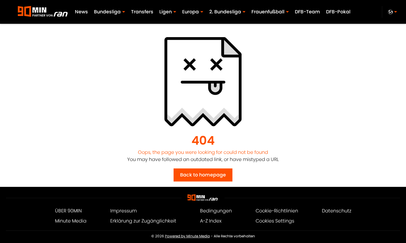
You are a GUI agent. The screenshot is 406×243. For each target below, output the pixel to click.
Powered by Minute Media (187, 236)
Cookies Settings (275, 220)
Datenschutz (336, 210)
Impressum (123, 210)
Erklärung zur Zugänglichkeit (143, 220)
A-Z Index (210, 220)
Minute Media (70, 220)
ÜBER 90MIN (68, 210)
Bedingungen (216, 210)
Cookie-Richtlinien (277, 210)
